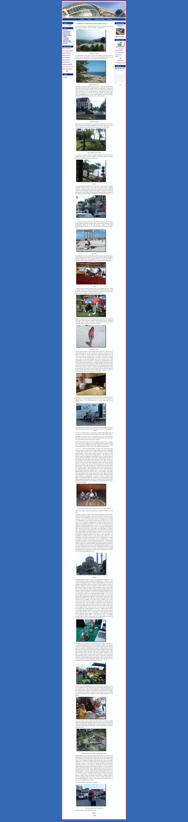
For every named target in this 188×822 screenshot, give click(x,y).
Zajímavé (110, 19)
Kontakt (65, 43)
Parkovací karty (67, 40)
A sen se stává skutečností (68, 50)
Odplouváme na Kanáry (67, 68)
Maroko (89, 19)
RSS (120, 85)
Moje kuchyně (66, 32)
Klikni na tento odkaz (120, 36)
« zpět (94, 815)
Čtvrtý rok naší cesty (67, 57)
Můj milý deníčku (67, 42)
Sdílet (94, 812)
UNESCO (65, 36)
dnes (120, 60)
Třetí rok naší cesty (66, 55)
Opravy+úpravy (67, 31)
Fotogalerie (66, 38)
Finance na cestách (99, 19)
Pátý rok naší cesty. (66, 59)
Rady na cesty (66, 34)
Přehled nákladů (67, 35)
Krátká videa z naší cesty (67, 64)
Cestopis (65, 30)
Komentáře (66, 39)
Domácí (82, 19)
